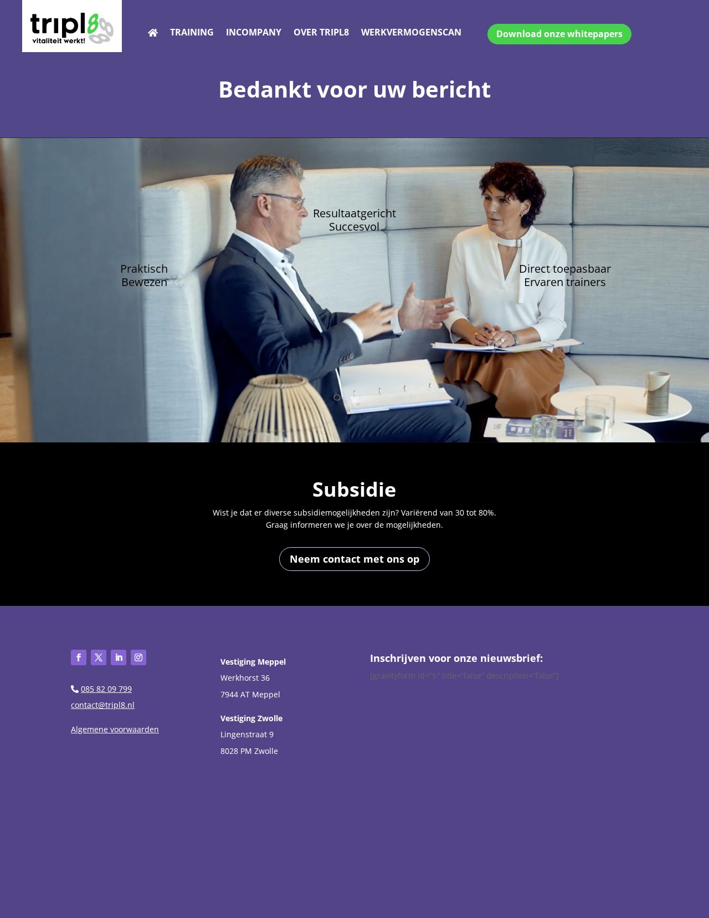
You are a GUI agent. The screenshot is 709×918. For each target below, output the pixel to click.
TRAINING (192, 33)
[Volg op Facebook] (78, 657)
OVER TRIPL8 (321, 33)
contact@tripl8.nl (103, 705)
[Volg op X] (98, 657)
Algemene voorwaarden (115, 729)
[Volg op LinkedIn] (118, 657)
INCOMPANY (253, 33)
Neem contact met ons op (354, 558)
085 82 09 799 (106, 689)
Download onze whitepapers (559, 34)
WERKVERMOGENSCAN (411, 33)
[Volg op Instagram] (138, 657)
